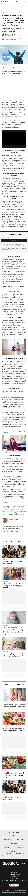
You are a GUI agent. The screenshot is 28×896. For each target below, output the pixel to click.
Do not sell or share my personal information (14, 880)
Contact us (14, 872)
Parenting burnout (7, 853)
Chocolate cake (20, 845)
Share (5, 67)
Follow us (16, 67)
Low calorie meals (20, 847)
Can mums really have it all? (7, 855)
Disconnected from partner (21, 855)
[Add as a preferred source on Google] (14, 885)
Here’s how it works (12, 39)
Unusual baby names (21, 836)
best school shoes (15, 111)
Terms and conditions (14, 874)
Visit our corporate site (18, 890)
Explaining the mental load (21, 853)
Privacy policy (14, 876)
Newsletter (23, 67)
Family (3, 12)
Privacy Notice (18, 245)
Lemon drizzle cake (7, 845)
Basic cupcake (7, 847)
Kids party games (20, 839)
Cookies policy (14, 878)
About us (14, 868)
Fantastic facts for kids (7, 839)
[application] (14, 138)
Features (20, 35)
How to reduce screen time (7, 836)
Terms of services (16, 244)
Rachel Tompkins (11, 34)
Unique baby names (13, 6)
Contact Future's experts (14, 870)
